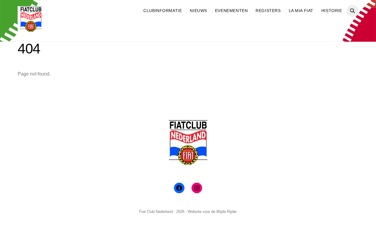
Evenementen (231, 10)
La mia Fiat (301, 10)
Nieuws (198, 10)
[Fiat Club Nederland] (31, 30)
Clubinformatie (162, 10)
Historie (331, 10)
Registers (268, 10)
